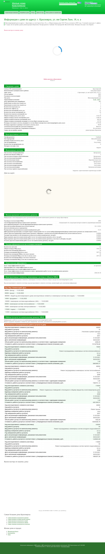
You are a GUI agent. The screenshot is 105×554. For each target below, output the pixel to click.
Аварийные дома (24, 12)
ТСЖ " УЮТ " (97, 99)
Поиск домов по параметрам (53, 12)
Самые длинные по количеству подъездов (19, 524)
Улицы (33, 12)
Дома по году (40, 12)
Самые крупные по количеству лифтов (18, 522)
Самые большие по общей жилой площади (19, 519)
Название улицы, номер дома (67, 2)
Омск (9, 534)
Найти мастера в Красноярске (52, 79)
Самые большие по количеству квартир (18, 517)
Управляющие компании (11, 12)
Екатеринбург (11, 533)
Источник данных (65, 546)
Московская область (13, 531)
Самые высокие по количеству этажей (18, 521)
